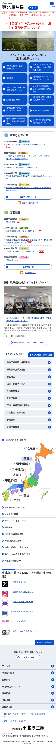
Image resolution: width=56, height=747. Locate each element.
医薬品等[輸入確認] (16, 369)
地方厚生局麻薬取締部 (14, 534)
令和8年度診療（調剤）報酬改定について (15, 67)
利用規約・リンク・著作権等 (15, 715)
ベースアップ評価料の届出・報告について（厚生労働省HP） (42, 67)
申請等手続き (8, 673)
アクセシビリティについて (15, 721)
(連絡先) (44, 736)
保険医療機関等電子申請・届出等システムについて (15, 110)
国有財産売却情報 (13, 100)
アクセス (6, 666)
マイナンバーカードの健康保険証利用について (15, 88)
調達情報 (6, 693)
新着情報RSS (30, 273)
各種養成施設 (13, 391)
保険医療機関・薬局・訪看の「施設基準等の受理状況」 (15, 121)
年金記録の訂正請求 (13, 541)
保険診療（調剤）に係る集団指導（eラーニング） (42, 99)
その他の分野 (13, 427)
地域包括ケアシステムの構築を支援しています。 (42, 78)
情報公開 (6, 700)
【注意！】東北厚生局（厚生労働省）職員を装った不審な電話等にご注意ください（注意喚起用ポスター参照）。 (31, 15)
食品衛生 (11, 377)
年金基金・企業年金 (16, 412)
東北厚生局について (11, 686)
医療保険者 (12, 398)
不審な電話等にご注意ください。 (18, 547)
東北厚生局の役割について (16, 507)
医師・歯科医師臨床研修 (18, 405)
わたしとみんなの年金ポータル (17, 554)
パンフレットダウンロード (16, 521)
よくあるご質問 (11, 514)
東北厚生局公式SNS (13, 561)
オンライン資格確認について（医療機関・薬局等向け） (42, 89)
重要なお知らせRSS (30, 203)
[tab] (15, 354)
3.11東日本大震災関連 (41, 110)
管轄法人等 (7, 707)
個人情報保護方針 (38, 714)
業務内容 (6, 680)
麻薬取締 (11, 420)
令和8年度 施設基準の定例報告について (42, 121)
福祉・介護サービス (16, 384)
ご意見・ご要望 (28, 657)
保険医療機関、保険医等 (18, 362)
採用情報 (9, 78)
